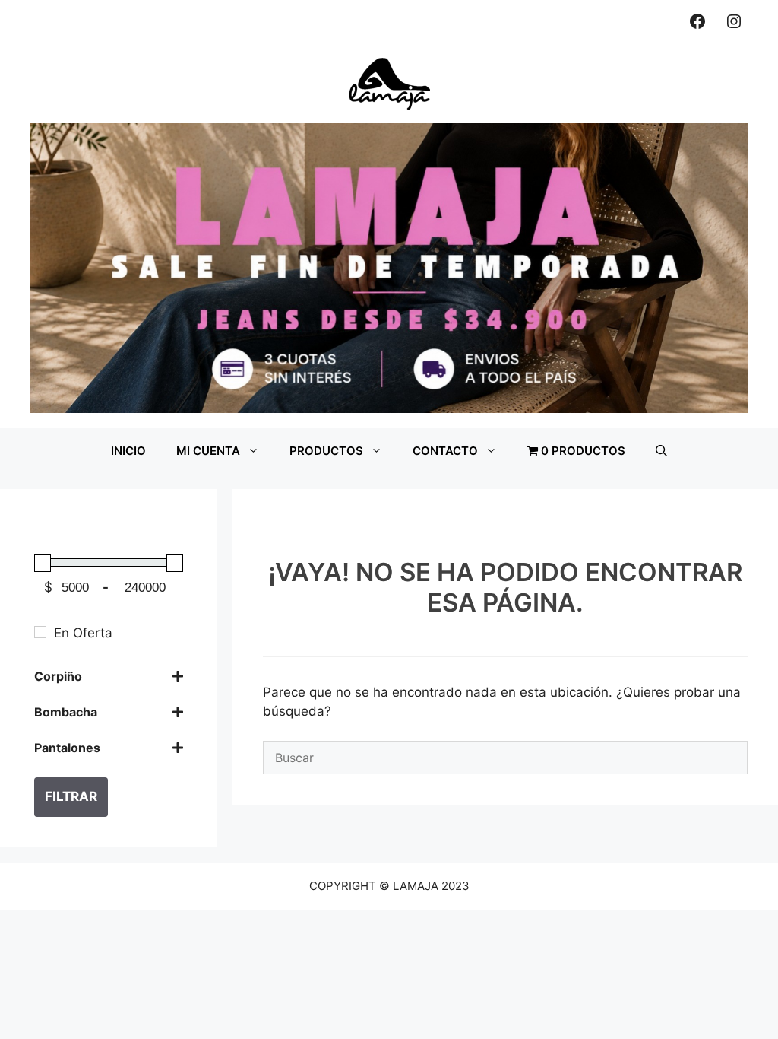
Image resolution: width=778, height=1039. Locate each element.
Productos (326, 450)
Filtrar (71, 796)
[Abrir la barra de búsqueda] (661, 451)
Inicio (128, 450)
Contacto (445, 450)
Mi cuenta (208, 450)
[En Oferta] (40, 632)
